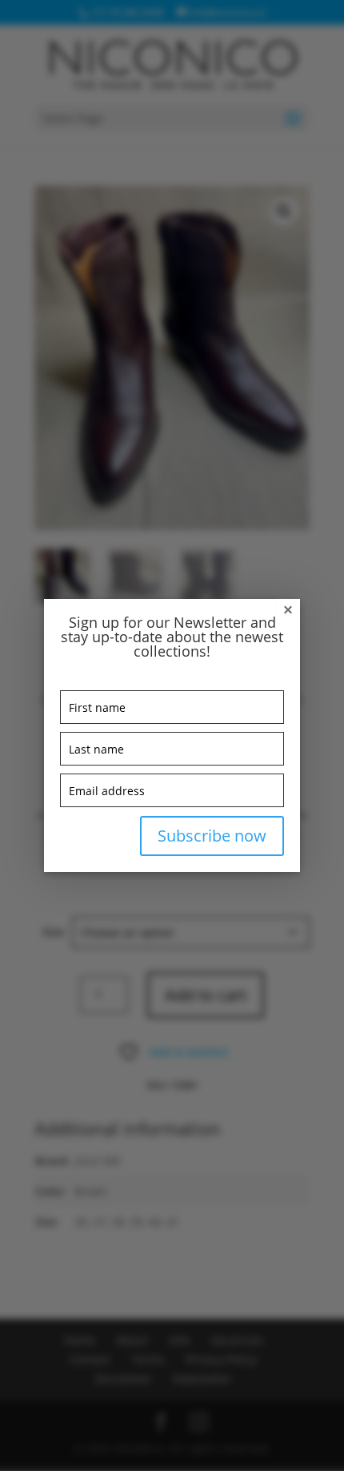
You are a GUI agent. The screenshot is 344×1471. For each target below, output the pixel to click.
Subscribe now (212, 835)
